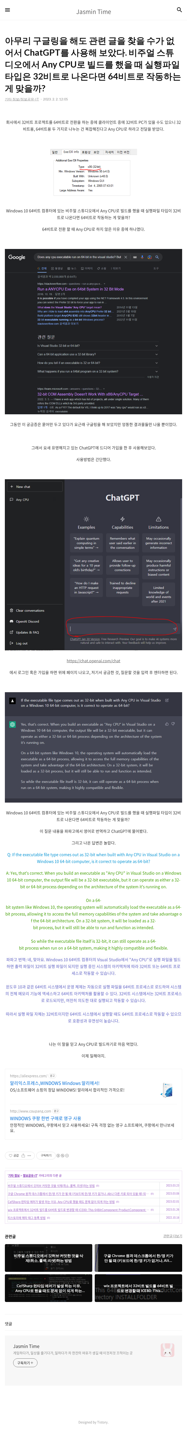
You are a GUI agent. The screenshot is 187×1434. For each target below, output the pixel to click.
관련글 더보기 (172, 1235)
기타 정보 (14, 1175)
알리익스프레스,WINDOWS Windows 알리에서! (55, 1083)
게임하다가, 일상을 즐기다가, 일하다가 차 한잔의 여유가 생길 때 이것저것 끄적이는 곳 (73, 1352)
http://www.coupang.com (30, 1111)
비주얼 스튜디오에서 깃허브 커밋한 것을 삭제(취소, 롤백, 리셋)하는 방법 (51, 1186)
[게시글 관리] (29, 1155)
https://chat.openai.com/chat (93, 661)
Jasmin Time (26, 1346)
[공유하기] (23, 1155)
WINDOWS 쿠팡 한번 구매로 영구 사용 (45, 1118)
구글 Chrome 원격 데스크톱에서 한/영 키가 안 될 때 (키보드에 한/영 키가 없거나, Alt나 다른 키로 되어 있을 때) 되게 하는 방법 (78, 1194)
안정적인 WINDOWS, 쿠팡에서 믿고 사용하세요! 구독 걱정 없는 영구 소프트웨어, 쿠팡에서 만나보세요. (92, 1127)
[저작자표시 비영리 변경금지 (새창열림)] (62, 1156)
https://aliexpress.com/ (28, 1076)
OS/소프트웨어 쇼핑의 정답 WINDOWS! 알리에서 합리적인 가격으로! (67, 1089)
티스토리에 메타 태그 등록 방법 (27, 1218)
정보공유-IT (30, 1175)
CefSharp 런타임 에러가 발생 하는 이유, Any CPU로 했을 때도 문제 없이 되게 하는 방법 (61, 1202)
